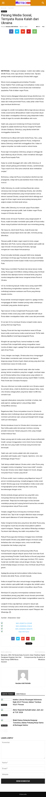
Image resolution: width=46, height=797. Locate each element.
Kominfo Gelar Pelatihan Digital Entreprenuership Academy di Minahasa (34, 657)
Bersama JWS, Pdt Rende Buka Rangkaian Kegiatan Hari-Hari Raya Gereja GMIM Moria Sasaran (12, 658)
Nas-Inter (11, 8)
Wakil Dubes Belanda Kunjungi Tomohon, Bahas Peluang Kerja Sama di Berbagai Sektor (28, 722)
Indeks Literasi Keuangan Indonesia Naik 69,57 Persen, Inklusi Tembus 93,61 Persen (27, 702)
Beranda (3, 8)
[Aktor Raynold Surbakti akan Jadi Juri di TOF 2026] (6, 712)
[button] (43, 3)
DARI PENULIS (21, 694)
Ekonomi (4, 705)
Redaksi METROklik (12, 26)
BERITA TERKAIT (8, 694)
